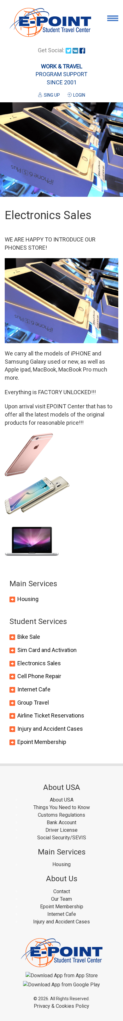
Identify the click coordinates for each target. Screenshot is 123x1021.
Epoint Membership (41, 742)
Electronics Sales (39, 663)
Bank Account (61, 822)
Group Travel (33, 702)
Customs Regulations (61, 815)
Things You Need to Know (61, 807)
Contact (61, 891)
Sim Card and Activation (47, 650)
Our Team (61, 899)
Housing (27, 599)
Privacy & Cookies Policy (61, 1006)
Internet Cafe (33, 689)
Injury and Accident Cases (50, 728)
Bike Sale (28, 636)
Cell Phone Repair (39, 676)
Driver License (61, 830)
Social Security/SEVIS (61, 838)
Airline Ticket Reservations (50, 715)
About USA (61, 800)
